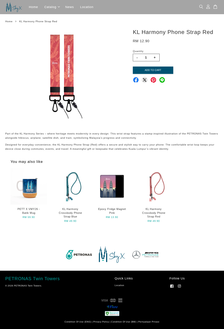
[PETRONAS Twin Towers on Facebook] (171, 288)
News (69, 7)
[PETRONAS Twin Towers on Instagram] (179, 288)
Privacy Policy (101, 322)
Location (86, 7)
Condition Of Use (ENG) (78, 322)
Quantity (138, 51)
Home (33, 7)
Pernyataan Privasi (148, 322)
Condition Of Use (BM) (123, 322)
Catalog (50, 7)
